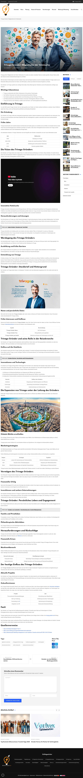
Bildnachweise (39, 775)
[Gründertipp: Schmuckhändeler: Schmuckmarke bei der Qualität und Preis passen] (66, 117)
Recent (66, 78)
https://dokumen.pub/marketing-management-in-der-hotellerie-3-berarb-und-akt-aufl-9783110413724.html (28, 632)
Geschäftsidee (77, 759)
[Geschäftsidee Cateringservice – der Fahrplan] (66, 130)
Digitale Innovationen (6, 642)
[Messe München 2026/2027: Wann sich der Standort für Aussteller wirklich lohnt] (66, 86)
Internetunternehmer (6, 645)
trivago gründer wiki (50, 615)
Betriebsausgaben (18, 759)
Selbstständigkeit (44, 762)
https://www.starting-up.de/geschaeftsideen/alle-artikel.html (17, 630)
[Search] (81, 9)
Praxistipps (3, 1)
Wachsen (20, 535)
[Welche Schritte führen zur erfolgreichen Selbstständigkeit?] (66, 144)
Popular (73, 78)
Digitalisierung (27, 759)
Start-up (51, 762)
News (22, 9)
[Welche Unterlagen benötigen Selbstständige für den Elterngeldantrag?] (66, 160)
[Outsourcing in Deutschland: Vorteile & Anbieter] (66, 94)
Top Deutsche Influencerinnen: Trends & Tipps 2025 (15, 741)
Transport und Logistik (69, 192)
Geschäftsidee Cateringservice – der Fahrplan (76, 130)
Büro (65, 181)
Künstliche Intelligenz (54, 586)
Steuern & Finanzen (36, 9)
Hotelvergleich (41, 642)
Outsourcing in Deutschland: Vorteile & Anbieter (76, 93)
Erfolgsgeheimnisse (50, 759)
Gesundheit (66, 185)
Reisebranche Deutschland (28, 645)
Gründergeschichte (19, 762)
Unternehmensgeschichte (61, 762)
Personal (54, 9)
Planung (27, 9)
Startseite (16, 9)
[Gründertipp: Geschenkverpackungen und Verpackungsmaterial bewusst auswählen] (65, 124)
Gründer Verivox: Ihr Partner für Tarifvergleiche (44, 741)
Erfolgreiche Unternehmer (37, 759)
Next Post (53, 657)
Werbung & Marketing (63, 9)
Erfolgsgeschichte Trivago (18, 642)
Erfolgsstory (68, 759)
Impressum (32, 775)
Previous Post (8, 657)
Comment (79, 78)
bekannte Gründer (12, 1)
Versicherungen (46, 9)
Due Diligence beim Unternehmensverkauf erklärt (75, 138)
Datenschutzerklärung (48, 775)
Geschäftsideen (74, 9)
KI (19, 601)
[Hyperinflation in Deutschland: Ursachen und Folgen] (66, 168)
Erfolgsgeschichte (60, 759)
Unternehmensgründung (74, 762)
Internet (66, 188)
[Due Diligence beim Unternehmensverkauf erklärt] (65, 137)
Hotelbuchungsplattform (31, 642)
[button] (56, 710)
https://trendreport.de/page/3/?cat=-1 (12, 628)
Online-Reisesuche (16, 645)
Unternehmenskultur (9, 324)
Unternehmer (47, 765)
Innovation (28, 762)
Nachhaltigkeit (35, 762)
